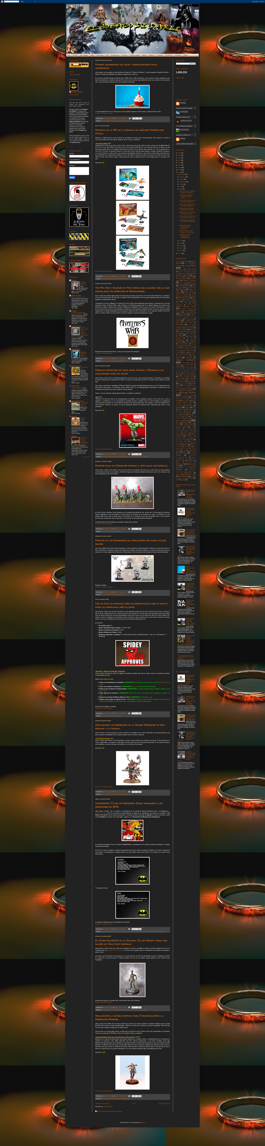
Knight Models (121, 456)
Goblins (191, 364)
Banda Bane (181, 284)
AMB (185, 265)
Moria (194, 407)
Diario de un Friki (76, 366)
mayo (181, 240)
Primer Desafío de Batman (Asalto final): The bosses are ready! (190, 603)
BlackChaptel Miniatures (181, 310)
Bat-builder (189, 304)
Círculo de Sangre (189, 319)
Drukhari (181, 331)
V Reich (186, 457)
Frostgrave (160, 55)
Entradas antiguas (164, 1103)
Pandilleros (187, 418)
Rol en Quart (190, 431)
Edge (184, 333)
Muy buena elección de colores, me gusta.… (181, 108)
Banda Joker (182, 289)
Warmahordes (188, 473)
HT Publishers (192, 380)
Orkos (192, 416)
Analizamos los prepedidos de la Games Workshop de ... (187, 221)
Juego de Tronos (182, 387)
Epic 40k (190, 338)
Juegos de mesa (186, 389)
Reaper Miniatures (180, 425)
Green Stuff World (181, 369)
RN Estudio (189, 429)
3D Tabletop (179, 261)
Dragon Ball (193, 329)
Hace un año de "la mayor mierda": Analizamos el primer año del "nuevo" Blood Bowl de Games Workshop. (186, 640)
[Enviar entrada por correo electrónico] (129, 118)
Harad (179, 373)
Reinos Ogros (190, 425)
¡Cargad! (74, 311)
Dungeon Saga (190, 331)
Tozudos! (74, 280)
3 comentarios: (123, 592)
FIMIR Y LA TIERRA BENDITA (83, 419)
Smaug (186, 434)
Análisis (103, 278)
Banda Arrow (192, 282)
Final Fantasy (192, 352)
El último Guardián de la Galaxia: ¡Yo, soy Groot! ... (187, 231)
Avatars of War (109, 361)
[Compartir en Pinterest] (141, 118)
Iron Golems (186, 385)
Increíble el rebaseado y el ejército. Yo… (180, 135)
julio (180, 186)
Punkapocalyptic (135, 55)
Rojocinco (178, 431)
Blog (115, 120)
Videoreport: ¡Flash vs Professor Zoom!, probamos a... (185, 227)
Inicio (68, 55)
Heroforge (184, 374)
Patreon (194, 418)
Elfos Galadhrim (180, 336)
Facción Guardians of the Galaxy (109, 1009)
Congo (185, 320)
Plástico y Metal (76, 295)
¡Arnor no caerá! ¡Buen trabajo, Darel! (179, 117)
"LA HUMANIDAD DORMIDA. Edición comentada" (83, 353)
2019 (179, 165)
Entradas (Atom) (107, 1106)
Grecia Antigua (189, 367)
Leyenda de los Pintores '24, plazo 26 (84, 404)
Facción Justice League (188, 347)
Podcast (178, 422)
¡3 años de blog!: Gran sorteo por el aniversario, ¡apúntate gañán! (191, 532)
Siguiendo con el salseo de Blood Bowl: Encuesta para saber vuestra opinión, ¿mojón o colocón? (187, 551)
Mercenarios (189, 404)
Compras (178, 321)
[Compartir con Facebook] (139, 118)
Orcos (186, 416)
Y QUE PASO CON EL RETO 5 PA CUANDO (181, 144)
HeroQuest (178, 55)
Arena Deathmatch (191, 269)
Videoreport (163, 931)
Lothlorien (191, 398)
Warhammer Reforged (188, 466)
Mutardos (191, 409)
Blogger (142, 1122)
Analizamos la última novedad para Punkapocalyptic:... (185, 236)
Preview (111, 594)
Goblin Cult (184, 364)
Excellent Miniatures (190, 342)
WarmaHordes (115, 55)
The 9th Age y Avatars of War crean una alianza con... (187, 201)
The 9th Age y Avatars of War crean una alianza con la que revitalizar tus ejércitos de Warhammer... (132, 289)
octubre (181, 179)
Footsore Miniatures (183, 354)
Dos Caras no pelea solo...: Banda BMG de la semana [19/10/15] (186, 657)
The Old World (188, 446)
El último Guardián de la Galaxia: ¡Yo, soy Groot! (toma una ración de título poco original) (131, 942)
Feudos (185, 352)
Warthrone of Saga (118, 594)
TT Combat (193, 451)
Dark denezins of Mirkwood (183, 326)
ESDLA (92, 55)
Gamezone (184, 362)
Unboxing (178, 455)
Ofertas (177, 414)
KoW (107, 55)
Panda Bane (179, 418)
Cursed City (191, 324)
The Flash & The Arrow (153, 931)
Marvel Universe (185, 400)
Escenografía (179, 340)
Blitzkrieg (187, 312)
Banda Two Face (181, 303)
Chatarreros (179, 319)
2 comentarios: (123, 713)
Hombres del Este (181, 380)
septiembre (182, 181)
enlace (104, 690)
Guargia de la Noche (191, 371)
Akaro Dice (187, 263)
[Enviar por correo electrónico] (133, 118)
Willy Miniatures (183, 476)
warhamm (189, 462)
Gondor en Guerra (189, 366)
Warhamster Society (78, 401)
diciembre (182, 174)
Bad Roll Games (110, 1098)
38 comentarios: (123, 118)
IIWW (183, 381)
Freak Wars (185, 356)
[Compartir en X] (137, 118)
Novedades (118, 278)
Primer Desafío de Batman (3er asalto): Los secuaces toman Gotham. (190, 586)
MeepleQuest (179, 404)
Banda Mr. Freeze (182, 294)
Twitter (191, 453)
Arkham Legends (183, 271)
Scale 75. (178, 432)
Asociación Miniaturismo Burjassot (109, 931)
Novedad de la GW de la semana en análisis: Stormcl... (186, 196)
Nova (165, 682)
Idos (179, 381)
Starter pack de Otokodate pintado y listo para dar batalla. (131, 465)
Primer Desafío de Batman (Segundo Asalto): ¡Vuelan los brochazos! (190, 621)
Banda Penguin (131, 931)
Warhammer (123, 361)
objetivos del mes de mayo (115, 950)
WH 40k (75, 55)
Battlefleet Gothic (187, 308)
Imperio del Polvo (183, 383)
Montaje (115, 716)
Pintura (186, 55)
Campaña (184, 315)
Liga (193, 397)
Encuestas (178, 338)
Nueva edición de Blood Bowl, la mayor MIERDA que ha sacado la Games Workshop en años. (186, 513)
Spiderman (190, 436)
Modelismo (178, 405)
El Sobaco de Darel (77, 92)
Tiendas (184, 450)
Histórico (103, 531)
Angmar (185, 268)
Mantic (177, 400)
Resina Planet (181, 427)
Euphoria (151, 55)
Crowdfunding (180, 324)
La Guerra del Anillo (187, 395)
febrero (181, 248)
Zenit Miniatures (117, 531)
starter (161, 682)
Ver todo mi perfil (74, 94)
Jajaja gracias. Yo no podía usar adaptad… (181, 126)
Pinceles (180, 420)
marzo (181, 245)
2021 (179, 160)
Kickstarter (185, 390)
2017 (179, 170)
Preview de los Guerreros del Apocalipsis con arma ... (187, 212)
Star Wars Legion (181, 441)
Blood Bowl (100, 55)
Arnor (177, 273)
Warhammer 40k (126, 278)
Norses (177, 413)
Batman (144, 55)
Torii (112, 531)
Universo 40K (76, 349)
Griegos (191, 369)
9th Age (103, 361)
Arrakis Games (184, 273)
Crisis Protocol (188, 322)
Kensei (177, 390)
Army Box (191, 271)
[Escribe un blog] (135, 118)
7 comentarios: (123, 358)
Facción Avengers (183, 343)
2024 (179, 153)
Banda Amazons (183, 282)
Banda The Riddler (188, 301)
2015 (179, 253)
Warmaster (179, 474)
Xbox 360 (183, 478)
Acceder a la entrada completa (103, 113)
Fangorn (178, 350)
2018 (179, 167)
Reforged (74, 416)
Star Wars (125, 55)
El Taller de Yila (190, 335)
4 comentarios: (123, 1007)
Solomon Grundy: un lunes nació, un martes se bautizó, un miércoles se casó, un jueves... (187, 756)
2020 (179, 162)
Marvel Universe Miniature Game (134, 456)
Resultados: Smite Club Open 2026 (83, 283)
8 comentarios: (123, 528)
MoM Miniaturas (188, 406)
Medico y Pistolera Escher (78, 297)
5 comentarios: (123, 276)
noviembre (182, 177)
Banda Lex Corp (189, 292)
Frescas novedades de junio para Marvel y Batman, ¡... (187, 205)
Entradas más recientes (102, 1103)
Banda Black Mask (184, 285)
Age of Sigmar (84, 55)
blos (191, 314)
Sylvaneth (185, 445)
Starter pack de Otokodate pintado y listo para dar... (186, 209)
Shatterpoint (186, 432)
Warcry (178, 462)
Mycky (134, 686)
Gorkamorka (179, 367)
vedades (194, 458)
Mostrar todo (86, 456)
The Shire (185, 448)
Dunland (178, 333)
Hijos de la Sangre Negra (186, 376)
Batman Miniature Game (107, 120)
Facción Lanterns (180, 349)
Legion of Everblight (182, 397)
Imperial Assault (191, 381)
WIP (192, 476)
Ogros (189, 414)
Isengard (193, 385)
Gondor (178, 366)
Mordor (187, 407)
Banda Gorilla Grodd (190, 287)
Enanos (191, 336)
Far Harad (178, 352)
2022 (179, 158)
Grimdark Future (180, 371)
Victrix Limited (181, 460)
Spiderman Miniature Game (183, 437)
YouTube (190, 478)
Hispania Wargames (181, 378)
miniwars (74, 436)
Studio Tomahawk (186, 443)
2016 (179, 172)
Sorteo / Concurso (127, 120)
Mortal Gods (169, 55)
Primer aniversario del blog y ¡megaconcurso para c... (187, 191)
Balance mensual (105, 716)
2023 (179, 155)
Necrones (189, 411)
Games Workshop (110, 278)
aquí (100, 695)
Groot (101, 684)
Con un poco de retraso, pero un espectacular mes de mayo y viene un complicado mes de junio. (131, 605)
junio (180, 189)
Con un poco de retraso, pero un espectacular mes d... (187, 216)
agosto (181, 184)
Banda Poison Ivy (184, 298)
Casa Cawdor (190, 317)
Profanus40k (75, 386)
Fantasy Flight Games (188, 350)
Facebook (191, 349)
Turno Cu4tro (182, 453)
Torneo (185, 452)
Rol (184, 431)
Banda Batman (122, 931)
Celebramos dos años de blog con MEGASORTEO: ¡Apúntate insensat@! (190, 493)
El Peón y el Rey (76, 326)
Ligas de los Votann (181, 398)
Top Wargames (192, 450)
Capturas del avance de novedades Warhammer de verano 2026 (84, 441)
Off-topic (184, 414)
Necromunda (179, 411)
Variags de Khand (185, 458)
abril (180, 243)
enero (181, 250)
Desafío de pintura (181, 329)
